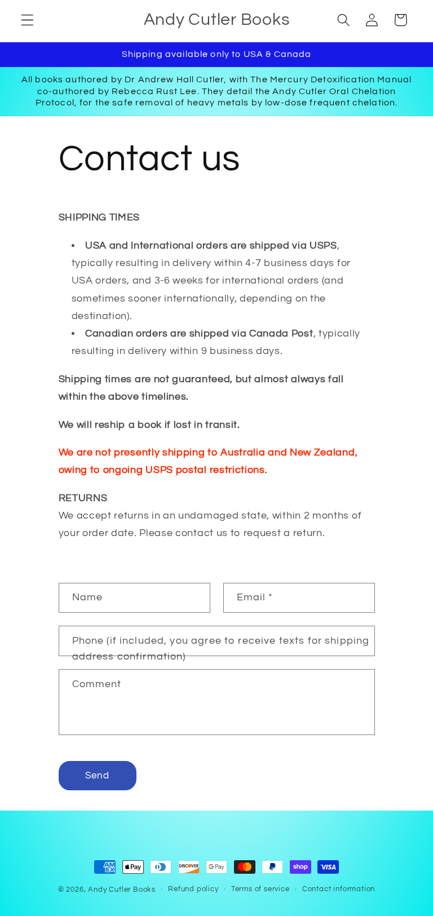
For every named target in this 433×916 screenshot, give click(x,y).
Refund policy (193, 889)
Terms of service (260, 889)
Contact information (338, 889)
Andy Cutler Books (122, 889)
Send (97, 776)
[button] (27, 20)
